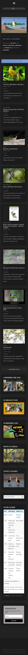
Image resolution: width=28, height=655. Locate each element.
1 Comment (5, 155)
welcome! (6, 50)
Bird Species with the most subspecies (14, 268)
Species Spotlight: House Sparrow (12, 187)
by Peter (5, 88)
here (7, 596)
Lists (4, 266)
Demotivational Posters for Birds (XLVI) (12, 309)
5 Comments (5, 272)
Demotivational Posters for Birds (10, 306)
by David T (5, 153)
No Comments (6, 91)
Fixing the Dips (7, 347)
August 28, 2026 (6, 150)
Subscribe (13, 620)
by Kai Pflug (5, 188)
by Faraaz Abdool (6, 351)
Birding (5, 82)
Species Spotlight (7, 184)
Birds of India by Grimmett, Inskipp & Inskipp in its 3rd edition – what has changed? (13, 226)
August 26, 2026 (6, 349)
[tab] (13, 60)
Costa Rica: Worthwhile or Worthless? (13, 84)
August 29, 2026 (6, 86)
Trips (4, 107)
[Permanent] (14, 80)
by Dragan (5, 232)
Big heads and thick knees (10, 149)
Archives (8, 107)
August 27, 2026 (6, 229)
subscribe (18, 45)
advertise (11, 45)
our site (13, 43)
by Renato (5, 113)
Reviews (9, 222)
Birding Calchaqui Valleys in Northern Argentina (13, 110)
